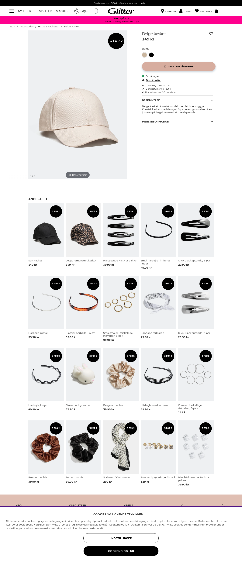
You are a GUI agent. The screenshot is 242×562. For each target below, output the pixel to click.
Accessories (27, 26)
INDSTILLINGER (121, 538)
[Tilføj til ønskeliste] (211, 34)
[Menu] (12, 11)
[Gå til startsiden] (121, 11)
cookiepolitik (95, 528)
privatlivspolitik (65, 528)
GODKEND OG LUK (121, 551)
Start (12, 26)
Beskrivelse (151, 100)
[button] (187, 11)
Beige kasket (72, 26)
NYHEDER (24, 10)
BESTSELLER (44, 10)
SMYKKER (62, 10)
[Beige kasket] (145, 55)
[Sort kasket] (152, 55)
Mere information (155, 121)
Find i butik (153, 80)
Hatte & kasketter (48, 26)
